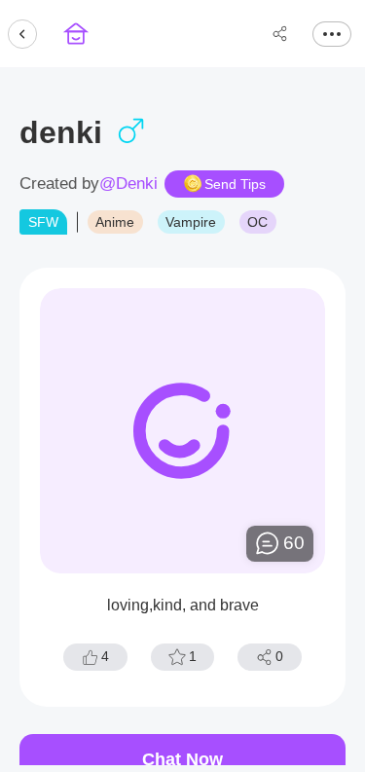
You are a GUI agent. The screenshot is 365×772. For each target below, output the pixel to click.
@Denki (128, 184)
